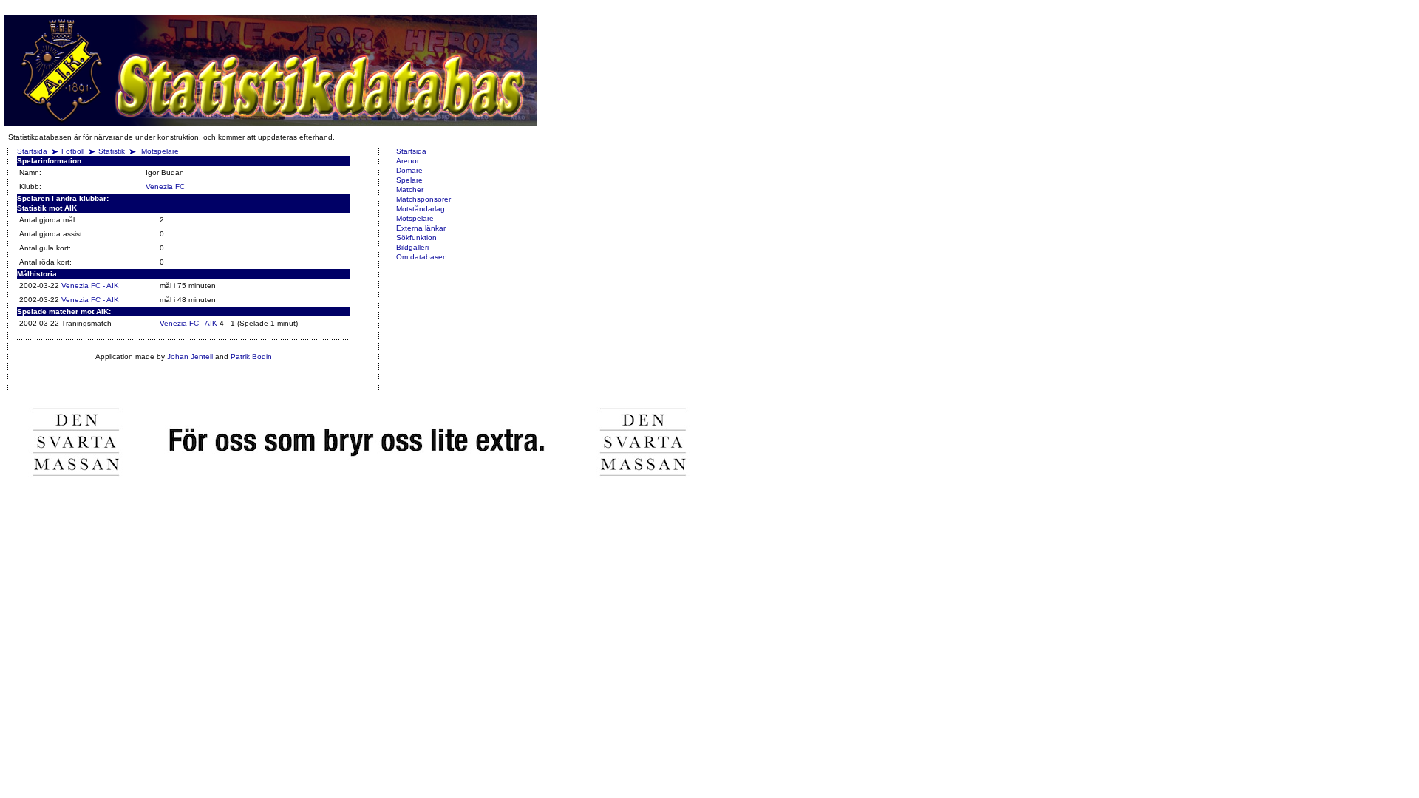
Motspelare (160, 151)
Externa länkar (421, 228)
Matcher (409, 189)
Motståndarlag (420, 209)
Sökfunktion (416, 237)
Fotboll (72, 151)
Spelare (409, 180)
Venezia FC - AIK (90, 286)
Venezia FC (165, 187)
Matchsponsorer (423, 199)
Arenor (407, 161)
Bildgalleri (412, 247)
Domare (409, 170)
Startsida (32, 151)
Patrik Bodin (251, 356)
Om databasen (421, 257)
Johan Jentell (190, 356)
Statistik (111, 151)
